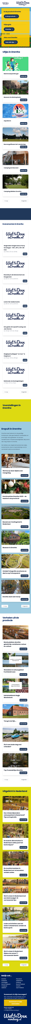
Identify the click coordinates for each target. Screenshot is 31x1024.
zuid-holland (20, 988)
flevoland (19, 979)
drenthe (3, 979)
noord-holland (20, 984)
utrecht (18, 986)
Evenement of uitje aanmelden (15, 1003)
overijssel (4, 986)
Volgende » (24, 201)
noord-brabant (5, 984)
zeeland (3, 988)
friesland (4, 980)
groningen (4, 982)
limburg (18, 982)
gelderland (19, 980)
